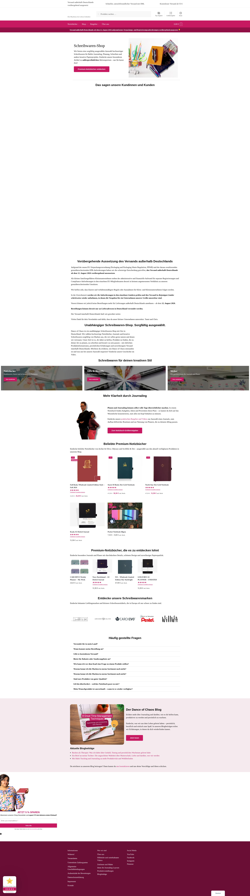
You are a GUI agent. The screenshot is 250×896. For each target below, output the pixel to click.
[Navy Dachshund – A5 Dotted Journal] (102, 566)
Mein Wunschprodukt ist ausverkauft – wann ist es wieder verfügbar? (103, 689)
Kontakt (71, 885)
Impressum (72, 881)
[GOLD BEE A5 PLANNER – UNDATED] (147, 566)
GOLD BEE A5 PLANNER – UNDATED (147, 578)
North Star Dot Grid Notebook (157, 485)
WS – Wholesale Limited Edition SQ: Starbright (124, 578)
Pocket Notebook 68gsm (117, 532)
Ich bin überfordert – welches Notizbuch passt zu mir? (96, 684)
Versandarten (72, 858)
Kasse (180, 15)
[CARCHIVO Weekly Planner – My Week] (80, 566)
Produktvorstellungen (105, 871)
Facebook (130, 858)
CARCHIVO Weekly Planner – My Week (78, 578)
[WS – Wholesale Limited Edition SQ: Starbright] (125, 566)
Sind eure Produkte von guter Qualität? (90, 679)
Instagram (130, 861)
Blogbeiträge (102, 874)
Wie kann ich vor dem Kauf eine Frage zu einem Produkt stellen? (101, 664)
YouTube (130, 854)
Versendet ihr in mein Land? (85, 644)
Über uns (100, 854)
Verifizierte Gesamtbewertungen (77, 492)
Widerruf (71, 854)
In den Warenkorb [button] (163, 498)
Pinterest (130, 864)
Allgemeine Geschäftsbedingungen (76, 867)
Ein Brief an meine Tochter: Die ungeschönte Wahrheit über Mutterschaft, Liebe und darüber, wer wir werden (115, 755)
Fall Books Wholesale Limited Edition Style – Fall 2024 (87, 486)
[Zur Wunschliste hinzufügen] (101, 458)
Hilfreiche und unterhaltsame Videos (108, 859)
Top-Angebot (158, 15)
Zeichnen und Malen (105, 864)
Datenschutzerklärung (33, 829)
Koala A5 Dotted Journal (79, 532)
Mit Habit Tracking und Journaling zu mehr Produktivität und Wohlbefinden (102, 758)
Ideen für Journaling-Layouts (108, 868)
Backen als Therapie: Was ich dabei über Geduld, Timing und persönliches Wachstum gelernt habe (111, 753)
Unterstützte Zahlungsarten (78, 862)
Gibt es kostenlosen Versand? (85, 654)
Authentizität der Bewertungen (79, 873)
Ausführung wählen (87, 501)
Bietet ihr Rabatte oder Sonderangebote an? (92, 659)
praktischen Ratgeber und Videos (134, 419)
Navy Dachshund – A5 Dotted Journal (101, 578)
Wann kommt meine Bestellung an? (88, 649)
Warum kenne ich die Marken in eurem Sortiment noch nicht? (99, 669)
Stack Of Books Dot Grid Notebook (121, 485)
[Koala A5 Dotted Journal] (87, 516)
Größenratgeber (171, 15)
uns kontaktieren (123, 766)
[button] (178, 24)
